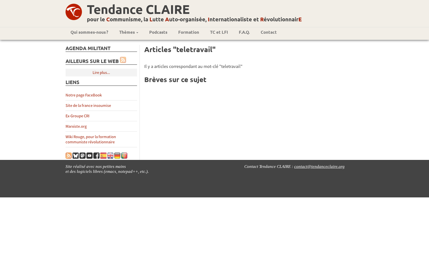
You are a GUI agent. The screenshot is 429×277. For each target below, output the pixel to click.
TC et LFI (219, 32)
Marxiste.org (76, 126)
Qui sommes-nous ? (89, 32)
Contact (269, 32)
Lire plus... (101, 72)
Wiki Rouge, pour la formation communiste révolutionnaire (91, 139)
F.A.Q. (244, 32)
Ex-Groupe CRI (77, 116)
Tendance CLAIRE (138, 9)
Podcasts (158, 32)
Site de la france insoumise (88, 105)
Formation (188, 32)
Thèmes (127, 32)
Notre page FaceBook (84, 95)
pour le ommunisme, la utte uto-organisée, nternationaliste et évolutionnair (194, 19)
